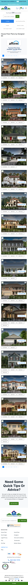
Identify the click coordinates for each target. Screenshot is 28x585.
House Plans (4, 532)
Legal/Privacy (4, 537)
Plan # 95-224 (21, 204)
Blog (2, 549)
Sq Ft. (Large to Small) (7, 28)
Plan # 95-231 (21, 226)
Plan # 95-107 (21, 115)
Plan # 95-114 (21, 70)
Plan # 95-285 (21, 271)
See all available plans (13, 4)
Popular (7, 25)
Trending (7, 21)
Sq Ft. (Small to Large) (20, 28)
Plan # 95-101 (21, 432)
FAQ (2, 540)
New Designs (4, 535)
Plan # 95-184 (21, 363)
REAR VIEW (12, 144)
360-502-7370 (15, 560)
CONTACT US (4, 547)
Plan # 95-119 (21, 410)
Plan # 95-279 (21, 249)
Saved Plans (16, 532)
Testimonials (17, 540)
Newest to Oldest (20, 25)
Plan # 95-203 (21, 340)
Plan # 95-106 (21, 457)
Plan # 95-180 (21, 137)
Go (17, 16)
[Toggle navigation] (26, 8)
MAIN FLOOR (12, 122)
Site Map (3, 543)
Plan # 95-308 (21, 160)
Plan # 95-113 (21, 93)
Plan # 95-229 (21, 182)
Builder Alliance (17, 543)
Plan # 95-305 (21, 387)
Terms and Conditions (19, 537)
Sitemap (17, 579)
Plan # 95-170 (21, 316)
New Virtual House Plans (20, 21)
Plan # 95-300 (21, 293)
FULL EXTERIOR (5, 122)
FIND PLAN (23, 520)
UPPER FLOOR (20, 122)
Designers (16, 535)
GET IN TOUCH (14, 503)
